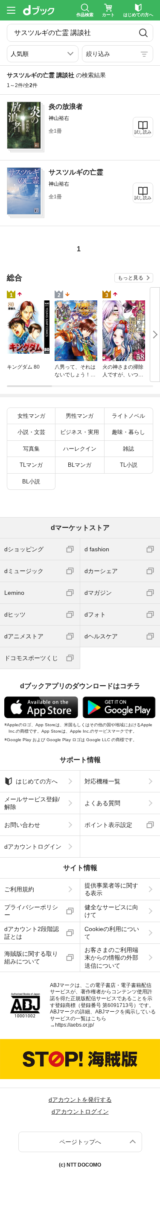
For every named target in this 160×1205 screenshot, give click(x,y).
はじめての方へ (37, 781)
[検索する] (143, 32)
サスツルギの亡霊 (76, 172)
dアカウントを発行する (80, 1099)
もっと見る (130, 278)
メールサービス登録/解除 (32, 803)
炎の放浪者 (66, 106)
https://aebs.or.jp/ (74, 1025)
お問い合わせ (22, 824)
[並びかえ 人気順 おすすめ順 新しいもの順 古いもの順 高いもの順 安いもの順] (43, 53)
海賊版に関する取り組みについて (31, 957)
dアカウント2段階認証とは (31, 933)
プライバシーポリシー (31, 911)
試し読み (142, 132)
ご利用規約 (19, 889)
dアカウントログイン (32, 846)
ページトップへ (80, 1141)
